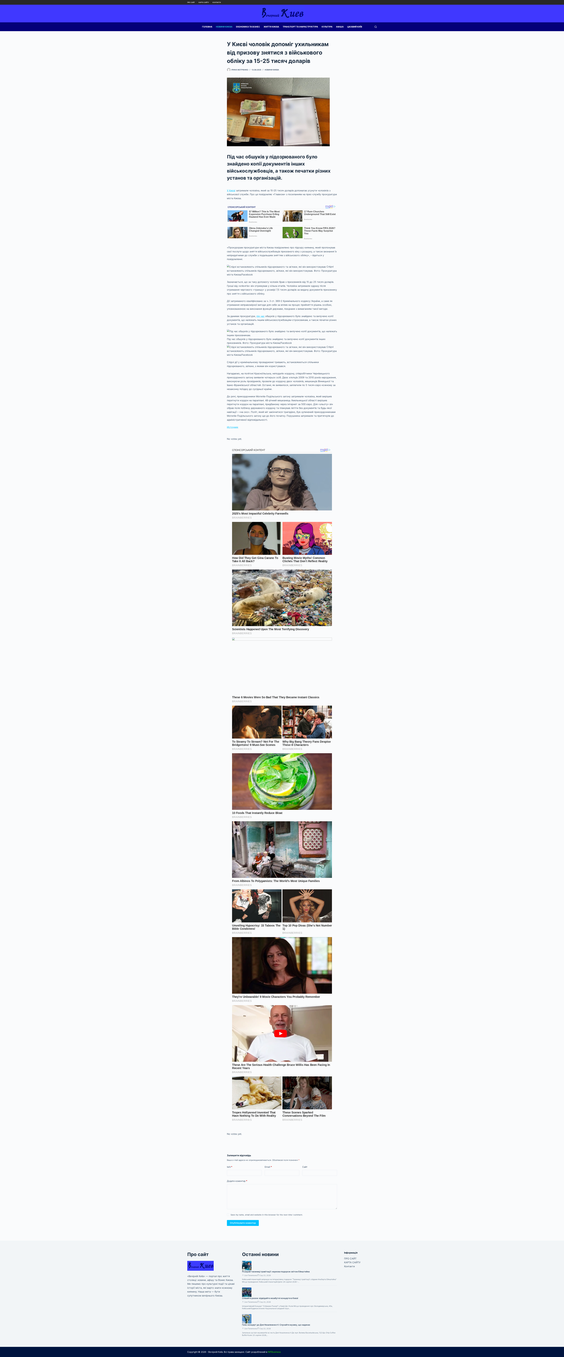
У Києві (231, 190)
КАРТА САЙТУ (204, 2)
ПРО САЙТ (191, 2)
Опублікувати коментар (243, 1222)
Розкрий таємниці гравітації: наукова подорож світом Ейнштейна (276, 1271)
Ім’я (229, 1166)
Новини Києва (224, 26)
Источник (232, 427)
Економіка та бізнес (248, 26)
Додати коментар (237, 1181)
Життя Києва (271, 26)
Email (268, 1166)
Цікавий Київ (354, 26)
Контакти (217, 2)
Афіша (340, 26)
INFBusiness (274, 1352)
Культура (327, 26)
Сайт (304, 1166)
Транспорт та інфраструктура (300, 26)
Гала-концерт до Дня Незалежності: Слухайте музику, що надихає (276, 1324)
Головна (207, 26)
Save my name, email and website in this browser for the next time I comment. (267, 1215)
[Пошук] (376, 27)
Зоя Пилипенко (250, 1275)
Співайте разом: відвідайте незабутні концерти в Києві (270, 1298)
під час (260, 316)
